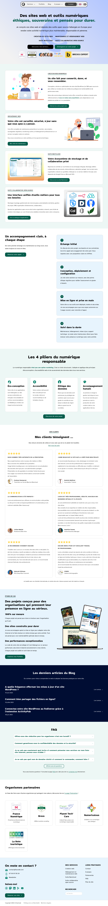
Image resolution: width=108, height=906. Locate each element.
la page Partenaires (71, 793)
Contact (70, 4)
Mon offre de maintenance (18, 143)
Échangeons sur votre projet (66, 47)
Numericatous (91, 815)
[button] (54, 736)
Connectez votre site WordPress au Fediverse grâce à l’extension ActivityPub (34, 710)
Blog (49, 4)
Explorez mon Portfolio (15, 657)
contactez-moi (73, 772)
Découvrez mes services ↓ (40, 47)
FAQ (53, 772)
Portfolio (42, 4)
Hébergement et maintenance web (71, 873)
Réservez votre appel (14, 254)
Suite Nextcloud (70, 877)
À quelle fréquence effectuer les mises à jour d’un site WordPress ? (34, 688)
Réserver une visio (14, 895)
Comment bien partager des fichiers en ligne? (30, 699)
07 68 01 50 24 (14, 873)
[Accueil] (23, 5)
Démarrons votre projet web (58, 106)
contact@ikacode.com (16, 870)
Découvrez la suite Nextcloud (58, 180)
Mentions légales (46, 903)
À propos (88, 872)
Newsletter (12, 877)
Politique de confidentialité (32, 903)
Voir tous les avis (53, 445)
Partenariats (89, 875)
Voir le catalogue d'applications (19, 217)
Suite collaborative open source (71, 881)
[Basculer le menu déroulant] (35, 4)
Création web (69, 869)
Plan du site (89, 882)
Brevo (41, 816)
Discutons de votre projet (54, 416)
